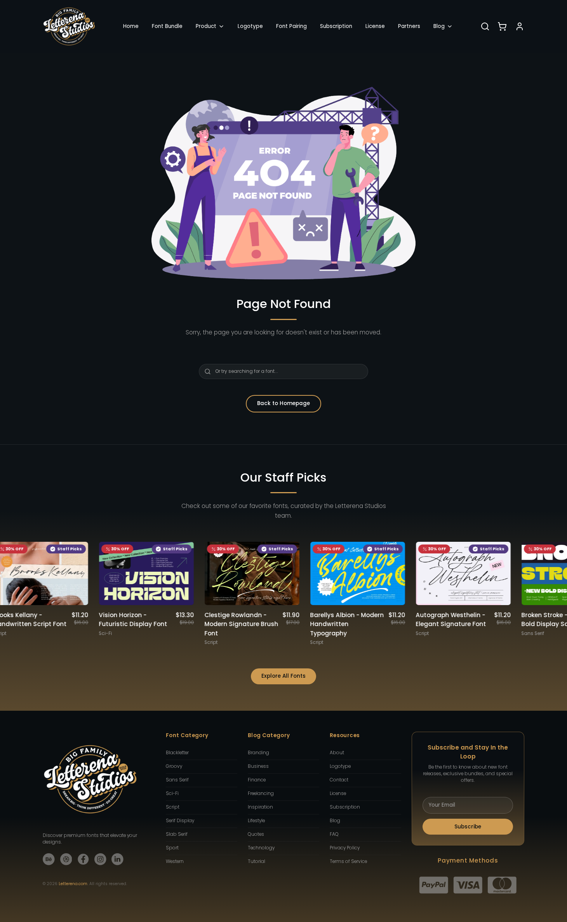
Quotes (256, 834)
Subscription (336, 26)
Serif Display (180, 821)
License (375, 26)
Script (172, 807)
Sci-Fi (172, 793)
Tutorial (256, 861)
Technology (261, 848)
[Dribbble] (66, 859)
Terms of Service (348, 861)
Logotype (250, 26)
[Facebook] (83, 859)
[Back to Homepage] (69, 26)
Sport (172, 848)
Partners (409, 26)
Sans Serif (177, 780)
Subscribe (467, 826)
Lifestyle (256, 821)
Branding (258, 753)
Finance (257, 780)
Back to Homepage (283, 403)
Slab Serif (177, 834)
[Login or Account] (519, 26)
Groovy (174, 766)
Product (206, 26)
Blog (439, 26)
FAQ (334, 834)
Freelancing (261, 793)
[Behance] (49, 859)
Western (175, 861)
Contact (339, 780)
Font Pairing (291, 26)
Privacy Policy (345, 848)
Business (258, 766)
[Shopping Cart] (502, 26)
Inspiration (260, 807)
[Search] (485, 26)
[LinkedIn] (117, 859)
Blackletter (177, 753)
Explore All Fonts (283, 676)
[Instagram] (100, 859)
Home (131, 26)
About (337, 753)
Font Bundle (167, 26)
